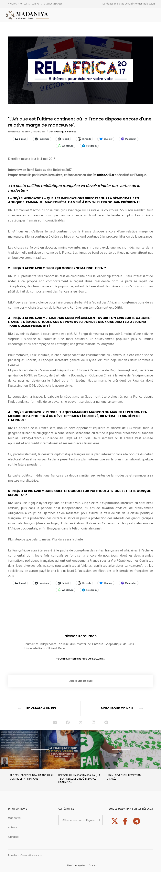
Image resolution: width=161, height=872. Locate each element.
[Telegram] (136, 820)
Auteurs (24, 3)
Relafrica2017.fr (103, 175)
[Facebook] (125, 820)
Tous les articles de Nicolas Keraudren (80, 658)
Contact (36, 3)
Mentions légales (53, 3)
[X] (114, 820)
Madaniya (14, 818)
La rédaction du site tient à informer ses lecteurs (128, 4)
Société (71, 131)
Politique (60, 131)
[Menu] (154, 15)
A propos (12, 3)
